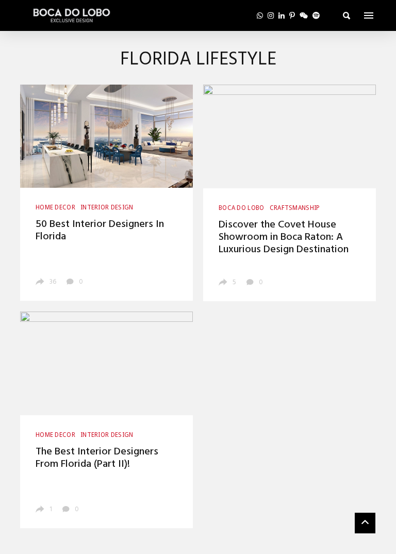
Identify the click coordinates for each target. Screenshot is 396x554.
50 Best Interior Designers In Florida (100, 230)
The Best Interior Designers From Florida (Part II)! (97, 458)
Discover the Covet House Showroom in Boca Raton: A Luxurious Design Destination (284, 237)
